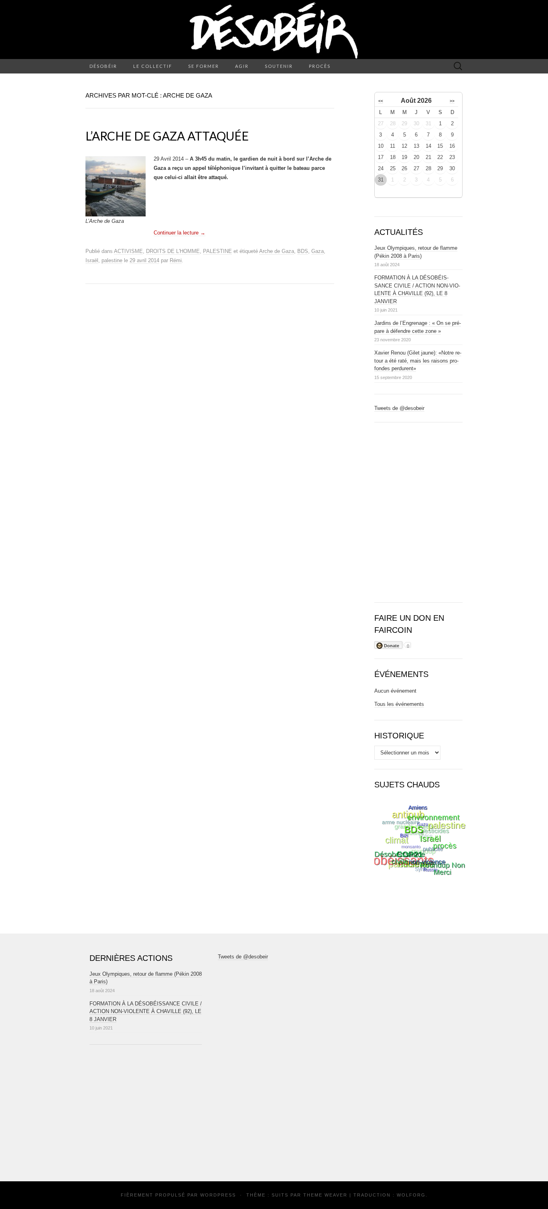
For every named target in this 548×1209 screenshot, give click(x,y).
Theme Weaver (325, 1195)
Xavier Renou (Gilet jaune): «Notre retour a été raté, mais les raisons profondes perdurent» (417, 360)
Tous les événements (399, 704)
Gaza (317, 251)
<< (380, 101)
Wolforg (411, 1195)
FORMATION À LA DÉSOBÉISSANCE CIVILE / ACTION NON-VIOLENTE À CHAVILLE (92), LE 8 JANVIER (145, 1011)
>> (452, 101)
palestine (111, 260)
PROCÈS (320, 66)
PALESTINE (217, 251)
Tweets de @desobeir (399, 408)
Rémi (176, 260)
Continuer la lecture (179, 233)
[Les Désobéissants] (274, 29)
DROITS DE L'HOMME (173, 251)
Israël (91, 260)
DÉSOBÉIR (103, 66)
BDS (302, 251)
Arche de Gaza (276, 251)
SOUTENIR (279, 66)
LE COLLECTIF (152, 66)
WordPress (218, 1195)
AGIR (242, 66)
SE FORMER (203, 66)
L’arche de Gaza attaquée (167, 135)
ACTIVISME (128, 251)
